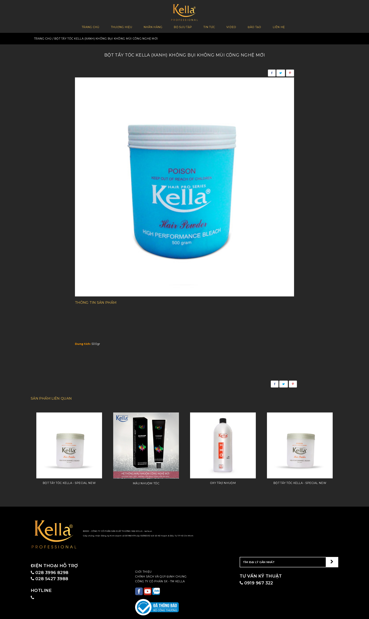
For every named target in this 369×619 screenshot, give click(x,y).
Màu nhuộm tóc (146, 483)
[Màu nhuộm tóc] (146, 445)
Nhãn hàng (153, 27)
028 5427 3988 (51, 578)
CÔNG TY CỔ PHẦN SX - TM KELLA (160, 581)
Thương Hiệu (121, 27)
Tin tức (209, 27)
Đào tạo (254, 27)
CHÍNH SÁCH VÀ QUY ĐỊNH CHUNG (160, 576)
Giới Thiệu (143, 571)
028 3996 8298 (51, 572)
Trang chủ (90, 27)
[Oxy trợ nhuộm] (223, 445)
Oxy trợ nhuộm (223, 483)
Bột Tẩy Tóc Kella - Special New (69, 483)
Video (231, 27)
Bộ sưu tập (183, 27)
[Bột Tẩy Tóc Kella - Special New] (69, 445)
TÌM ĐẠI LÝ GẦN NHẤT (259, 562)
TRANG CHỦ (43, 38)
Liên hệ (279, 27)
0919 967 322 (258, 583)
